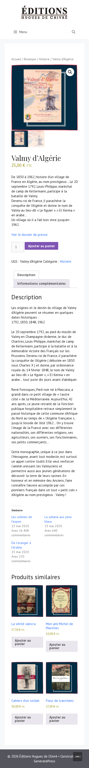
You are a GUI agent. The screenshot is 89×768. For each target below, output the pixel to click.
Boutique (30, 59)
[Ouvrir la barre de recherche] (73, 32)
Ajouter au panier (41, 246)
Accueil (16, 59)
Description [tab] (26, 275)
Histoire (44, 59)
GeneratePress (44, 761)
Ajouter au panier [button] (23, 642)
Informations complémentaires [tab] (41, 283)
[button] (70, 72)
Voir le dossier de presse (29, 234)
